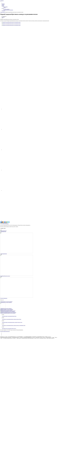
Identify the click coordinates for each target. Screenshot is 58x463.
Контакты (3, 10)
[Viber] (5, 222)
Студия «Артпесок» (6, 9)
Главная (1, 12)
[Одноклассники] (3, 222)
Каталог (3, 4)
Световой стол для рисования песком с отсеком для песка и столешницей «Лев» (13, 325)
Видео (5, 7)
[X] (2, 222)
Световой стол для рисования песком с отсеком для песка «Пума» (11, 319)
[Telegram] (9, 222)
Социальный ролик (3, 231)
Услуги (3, 5)
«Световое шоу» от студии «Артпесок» (6, 308)
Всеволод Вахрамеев (6, 223)
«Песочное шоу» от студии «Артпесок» (6, 302)
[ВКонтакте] (0, 222)
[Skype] (7, 222)
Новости (3, 3)
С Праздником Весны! (3, 253)
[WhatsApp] (6, 222)
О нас (3, 8)
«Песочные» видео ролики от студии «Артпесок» (7, 311)
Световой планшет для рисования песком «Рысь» (9, 316)
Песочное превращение (3, 298)
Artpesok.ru (2, 0)
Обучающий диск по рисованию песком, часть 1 (9, 328)
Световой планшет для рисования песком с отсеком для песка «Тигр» (12, 322)
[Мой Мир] (4, 222)
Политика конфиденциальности (5, 331)
